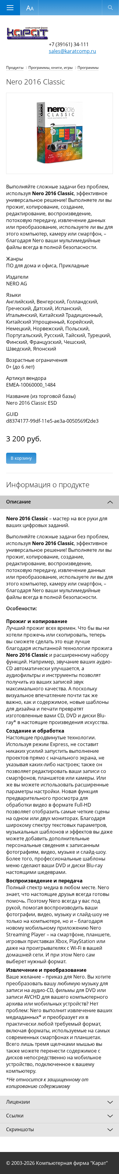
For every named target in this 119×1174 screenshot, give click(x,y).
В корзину (21, 458)
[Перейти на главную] (27, 37)
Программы (88, 67)
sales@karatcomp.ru (72, 51)
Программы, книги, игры (50, 67)
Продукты (14, 67)
